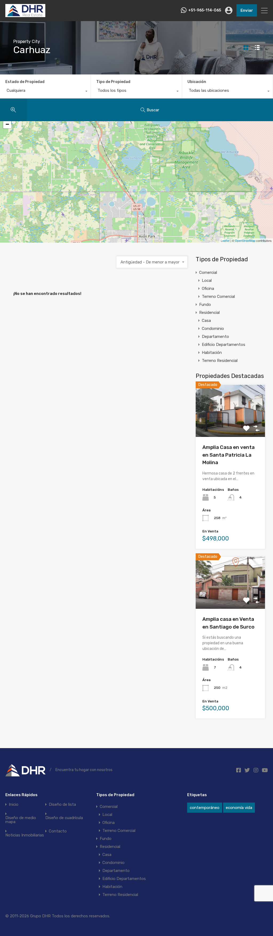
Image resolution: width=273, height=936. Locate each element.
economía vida (239, 807)
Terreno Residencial (220, 360)
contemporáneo (204, 807)
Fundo (205, 304)
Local (207, 280)
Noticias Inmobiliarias (24, 835)
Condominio (213, 328)
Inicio (13, 805)
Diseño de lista (62, 805)
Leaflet (225, 240)
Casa (206, 320)
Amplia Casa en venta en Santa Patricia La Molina (228, 454)
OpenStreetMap (245, 240)
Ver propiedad (230, 426)
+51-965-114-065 (204, 10)
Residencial (209, 312)
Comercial (208, 272)
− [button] (7, 124)
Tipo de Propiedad (113, 82)
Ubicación (196, 82)
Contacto (58, 831)
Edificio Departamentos (223, 344)
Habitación (212, 352)
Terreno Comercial (218, 296)
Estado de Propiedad (25, 82)
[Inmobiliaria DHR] (25, 14)
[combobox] (45, 91)
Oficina (208, 288)
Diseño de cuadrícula (64, 818)
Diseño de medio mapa (20, 820)
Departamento (215, 336)
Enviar (246, 10)
